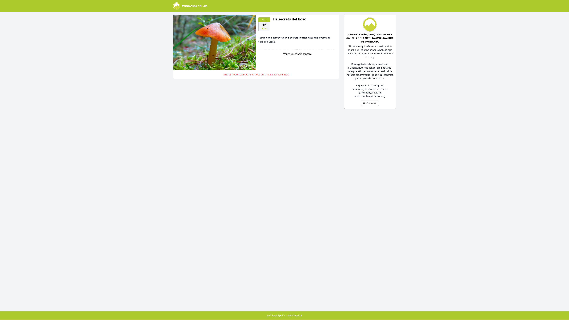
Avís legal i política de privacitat (284, 315)
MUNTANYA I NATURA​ (194, 6)
